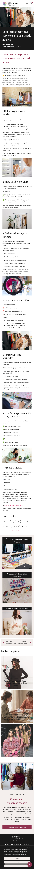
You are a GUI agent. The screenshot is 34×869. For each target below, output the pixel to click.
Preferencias (17, 862)
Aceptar (17, 858)
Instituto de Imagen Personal (10, 530)
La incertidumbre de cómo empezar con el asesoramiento (17, 718)
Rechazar (17, 866)
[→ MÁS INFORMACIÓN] (17, 556)
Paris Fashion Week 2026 (13, 753)
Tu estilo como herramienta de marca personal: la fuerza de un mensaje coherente (15, 683)
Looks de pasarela (9, 750)
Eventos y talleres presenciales (17, 608)
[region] (17, 857)
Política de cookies (21, 854)
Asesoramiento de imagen (11, 678)
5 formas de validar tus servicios (13, 505)
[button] (27, 3)
